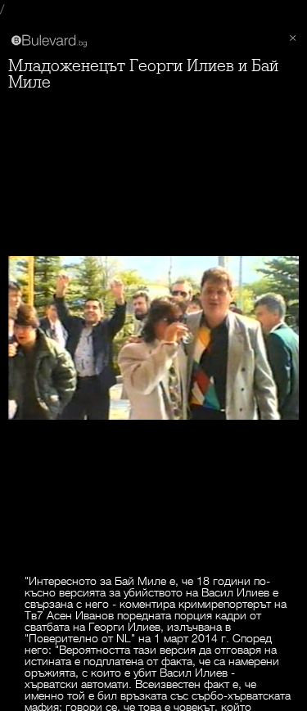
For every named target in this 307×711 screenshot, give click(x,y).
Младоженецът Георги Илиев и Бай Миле (143, 74)
